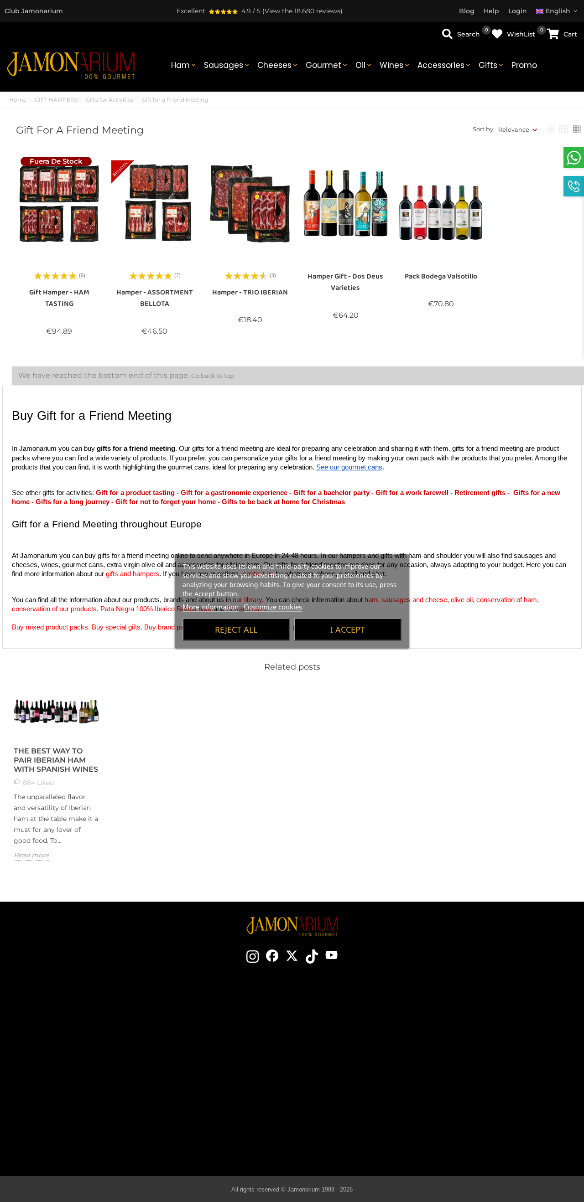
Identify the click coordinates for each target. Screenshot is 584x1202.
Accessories (444, 65)
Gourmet (327, 65)
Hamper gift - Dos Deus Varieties (345, 282)
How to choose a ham (352, 1029)
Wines (395, 65)
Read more (31, 855)
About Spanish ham (352, 1015)
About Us (213, 1056)
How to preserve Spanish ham (352, 1056)
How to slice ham (352, 1043)
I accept (347, 629)
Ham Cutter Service (213, 1098)
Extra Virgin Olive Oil (352, 1098)
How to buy (492, 1015)
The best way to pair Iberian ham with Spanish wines (56, 760)
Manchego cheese (352, 1125)
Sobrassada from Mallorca (352, 1111)
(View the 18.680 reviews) (302, 11)
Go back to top (212, 375)
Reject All (236, 629)
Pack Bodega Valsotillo (441, 276)
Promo (524, 65)
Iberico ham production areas (352, 1070)
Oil (364, 65)
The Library (352, 1139)
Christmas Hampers (212, 1070)
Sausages (227, 65)
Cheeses (278, 65)
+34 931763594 (56, 1076)
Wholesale (212, 1084)
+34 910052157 (102, 1076)
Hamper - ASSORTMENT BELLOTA (154, 298)
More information (210, 606)
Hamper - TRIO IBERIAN (250, 292)
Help (492, 1111)
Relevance (513, 129)
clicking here (86, 1059)
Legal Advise (492, 1056)
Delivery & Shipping (492, 1029)
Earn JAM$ (212, 1043)
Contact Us (213, 1015)
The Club (212, 1029)
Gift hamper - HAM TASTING (59, 298)
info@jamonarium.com (78, 1041)
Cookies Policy (492, 1070)
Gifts (492, 65)
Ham (184, 65)
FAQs (492, 1084)
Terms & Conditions (492, 1043)
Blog (212, 1111)
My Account (492, 1098)
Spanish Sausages (352, 1084)
